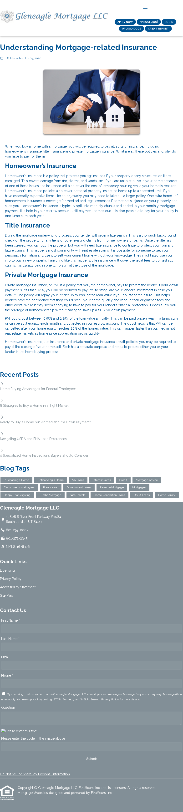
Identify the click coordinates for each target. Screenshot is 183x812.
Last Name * (10, 639)
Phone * (7, 675)
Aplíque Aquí (149, 21)
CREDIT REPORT (158, 28)
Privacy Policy (10, 579)
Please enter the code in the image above (33, 738)
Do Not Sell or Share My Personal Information (35, 774)
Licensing (7, 570)
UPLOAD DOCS (131, 28)
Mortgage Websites (33, 793)
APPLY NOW (125, 21)
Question (8, 707)
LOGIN (169, 21)
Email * (6, 657)
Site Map (6, 595)
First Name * (10, 620)
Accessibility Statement (18, 587)
